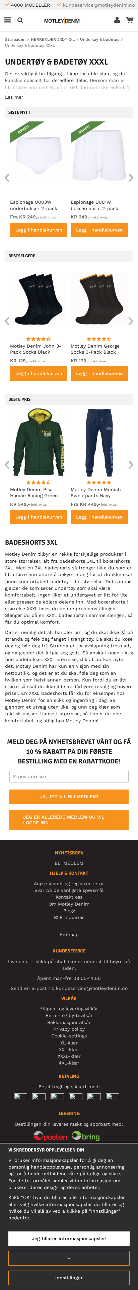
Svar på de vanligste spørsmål (69, 890)
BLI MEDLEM (69, 863)
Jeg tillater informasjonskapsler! (69, 1238)
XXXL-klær (69, 1056)
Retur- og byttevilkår (69, 1015)
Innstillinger (69, 1277)
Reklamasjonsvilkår (69, 1022)
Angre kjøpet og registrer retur (69, 883)
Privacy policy (69, 1029)
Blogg (69, 910)
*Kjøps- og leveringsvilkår (69, 1008)
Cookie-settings (69, 1035)
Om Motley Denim (69, 904)
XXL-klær (69, 1049)
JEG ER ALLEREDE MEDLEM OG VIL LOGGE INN (63, 820)
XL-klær (69, 1042)
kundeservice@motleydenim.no (99, 5)
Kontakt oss (69, 897)
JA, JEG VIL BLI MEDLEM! (69, 796)
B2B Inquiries (69, 917)
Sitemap (69, 934)
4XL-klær (69, 1063)
